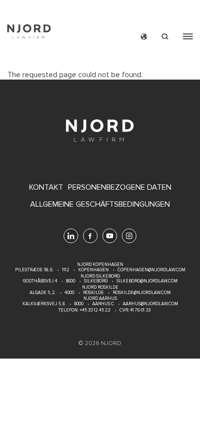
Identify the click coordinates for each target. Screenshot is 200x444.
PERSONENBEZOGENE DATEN (119, 187)
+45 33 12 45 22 (95, 310)
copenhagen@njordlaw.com (151, 270)
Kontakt (46, 187)
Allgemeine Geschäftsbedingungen (100, 204)
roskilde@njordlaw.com (142, 293)
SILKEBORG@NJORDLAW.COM (147, 281)
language (144, 36)
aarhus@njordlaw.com (150, 304)
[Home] (29, 33)
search (165, 36)
